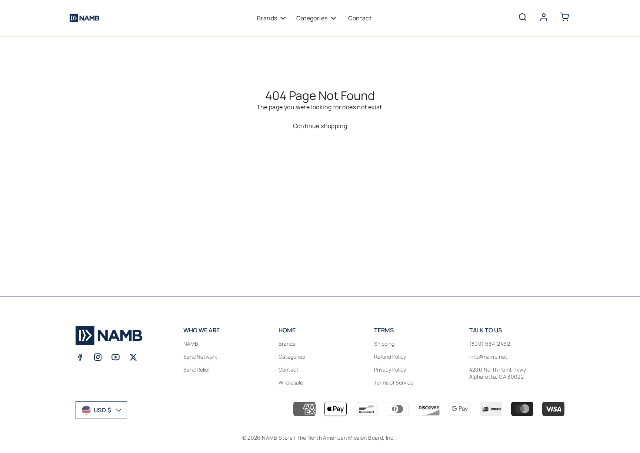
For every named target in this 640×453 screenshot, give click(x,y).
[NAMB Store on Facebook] (80, 357)
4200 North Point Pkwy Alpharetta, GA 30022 (497, 373)
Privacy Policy (390, 369)
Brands (267, 18)
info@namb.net (488, 356)
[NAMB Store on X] (133, 357)
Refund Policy (390, 356)
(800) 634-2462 (489, 343)
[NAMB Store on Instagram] (97, 357)
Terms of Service (393, 382)
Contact (359, 18)
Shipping (384, 343)
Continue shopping (320, 126)
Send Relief (196, 369)
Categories (311, 18)
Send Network (200, 356)
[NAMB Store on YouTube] (115, 357)
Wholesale (291, 382)
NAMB (190, 343)
